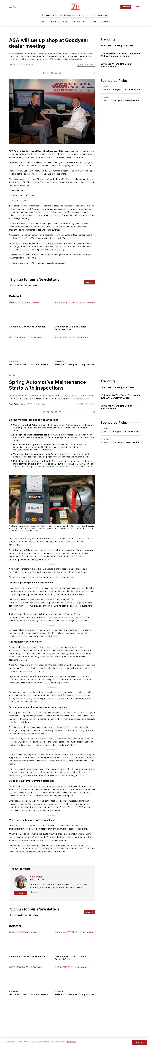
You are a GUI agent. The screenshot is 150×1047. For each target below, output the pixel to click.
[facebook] (44, 73)
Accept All (139, 1042)
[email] (60, 73)
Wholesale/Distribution (73, 21)
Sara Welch (14, 404)
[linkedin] (48, 73)
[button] (10, 7)
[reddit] (56, 73)
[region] (75, 1042)
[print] (94, 73)
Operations (105, 21)
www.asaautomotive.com (53, 263)
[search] (14, 7)
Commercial (54, 21)
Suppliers (92, 21)
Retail (42, 21)
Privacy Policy (71, 1042)
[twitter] (52, 73)
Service (12, 33)
